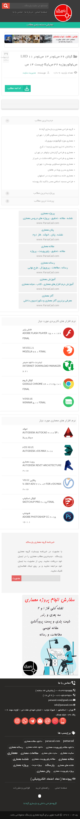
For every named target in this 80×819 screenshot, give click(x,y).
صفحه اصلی (41, 12)
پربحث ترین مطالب (30, 201)
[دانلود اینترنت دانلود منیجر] (67, 365)
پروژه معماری (21, 765)
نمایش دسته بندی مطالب (40, 24)
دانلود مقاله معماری (33, 741)
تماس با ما (18, 12)
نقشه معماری (21, 759)
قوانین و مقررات (21, 788)
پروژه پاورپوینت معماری (63, 771)
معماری (12, 753)
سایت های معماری (49, 753)
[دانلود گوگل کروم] (67, 383)
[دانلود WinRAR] (67, 401)
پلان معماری (43, 771)
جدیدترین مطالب (29, 120)
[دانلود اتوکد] (67, 432)
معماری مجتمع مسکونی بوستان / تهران (55, 164)
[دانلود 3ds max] (67, 450)
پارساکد (50, 765)
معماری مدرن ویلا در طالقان (60, 170)
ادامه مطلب (14, 88)
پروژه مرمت (37, 765)
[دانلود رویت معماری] (67, 465)
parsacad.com (52, 741)
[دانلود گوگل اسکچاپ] (67, 501)
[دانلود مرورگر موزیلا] (67, 350)
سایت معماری (67, 753)
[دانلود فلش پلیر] (67, 333)
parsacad (68, 741)
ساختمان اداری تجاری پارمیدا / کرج (56, 147)
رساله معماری (16, 747)
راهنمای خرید (42, 788)
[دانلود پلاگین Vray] (67, 483)
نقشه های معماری (66, 765)
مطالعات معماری (29, 753)
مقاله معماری (66, 759)
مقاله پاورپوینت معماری (43, 759)
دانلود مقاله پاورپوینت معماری (60, 747)
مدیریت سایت (29, 73)
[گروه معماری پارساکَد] (66, 17)
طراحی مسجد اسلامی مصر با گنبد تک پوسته (53, 181)
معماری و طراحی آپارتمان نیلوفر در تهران (54, 152)
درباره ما (29, 12)
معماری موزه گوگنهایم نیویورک (59, 141)
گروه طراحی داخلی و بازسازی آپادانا (40, 803)
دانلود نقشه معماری (34, 747)
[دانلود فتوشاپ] (67, 516)
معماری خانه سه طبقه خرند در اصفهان (55, 176)
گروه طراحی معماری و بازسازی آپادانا (56, 129)
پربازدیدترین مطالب (30, 193)
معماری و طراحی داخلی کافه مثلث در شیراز (53, 158)
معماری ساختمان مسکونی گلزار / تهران (55, 135)
